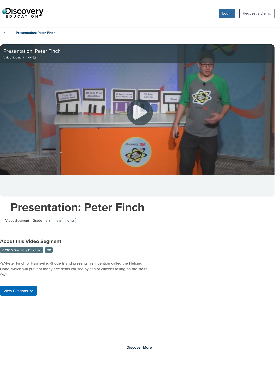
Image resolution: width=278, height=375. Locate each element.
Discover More (139, 348)
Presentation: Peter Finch (77, 206)
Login (227, 13)
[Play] (140, 112)
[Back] (6, 32)
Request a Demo (257, 13)
